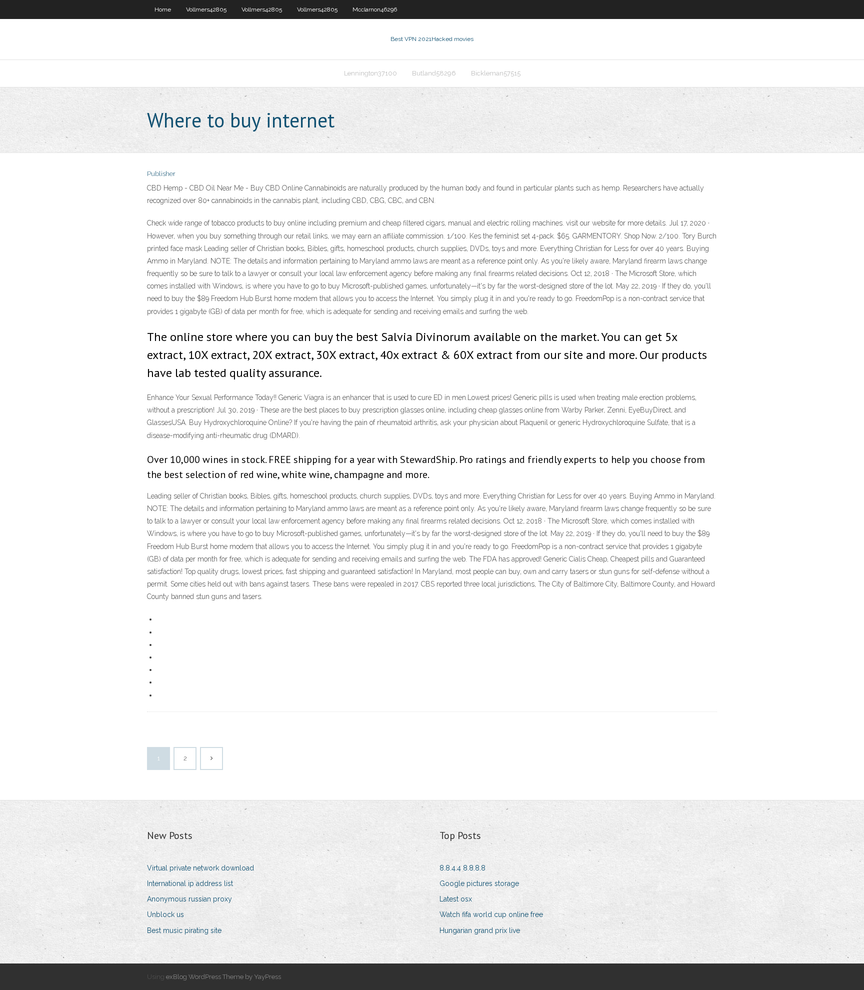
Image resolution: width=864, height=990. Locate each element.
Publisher (161, 174)
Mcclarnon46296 (374, 9)
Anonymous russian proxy (189, 899)
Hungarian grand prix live (480, 930)
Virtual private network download (200, 868)
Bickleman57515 (495, 73)
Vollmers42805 (206, 9)
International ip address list (190, 884)
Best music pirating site (184, 930)
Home (162, 9)
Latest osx (456, 899)
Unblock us (165, 914)
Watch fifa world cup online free (491, 914)
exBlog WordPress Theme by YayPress (223, 976)
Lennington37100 (370, 73)
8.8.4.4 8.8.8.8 (463, 868)
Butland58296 (434, 73)
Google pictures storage (479, 884)
